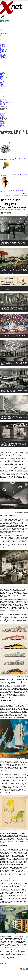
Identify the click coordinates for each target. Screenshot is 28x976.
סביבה (1, 62)
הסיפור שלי (2, 81)
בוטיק (1, 120)
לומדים (1, 98)
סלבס (1, 124)
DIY (0, 71)
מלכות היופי (2, 125)
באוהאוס (1, 68)
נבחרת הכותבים (3, 99)
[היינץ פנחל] (14, 497)
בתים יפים (2, 70)
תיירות (1, 43)
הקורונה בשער (23, 158)
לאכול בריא (2, 101)
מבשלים (1, 97)
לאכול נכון (2, 114)
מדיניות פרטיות (3, 136)
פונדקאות (2, 85)
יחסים (1, 82)
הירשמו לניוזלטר (3, 46)
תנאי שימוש (2, 134)
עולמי (1, 80)
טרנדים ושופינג (3, 51)
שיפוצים (1, 76)
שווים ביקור (2, 56)
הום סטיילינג (2, 54)
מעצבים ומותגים (3, 50)
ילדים (1, 40)
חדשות (1, 61)
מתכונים (1, 95)
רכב (0, 42)
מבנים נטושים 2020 (4, 69)
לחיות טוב (2, 111)
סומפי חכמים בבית (3, 58)
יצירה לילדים (2, 74)
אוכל (1, 94)
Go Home (2, 121)
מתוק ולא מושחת (3, 104)
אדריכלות (2, 60)
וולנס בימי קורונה (3, 112)
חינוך (1, 89)
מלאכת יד (2, 75)
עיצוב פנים (2, 59)
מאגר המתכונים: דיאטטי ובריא (5, 102)
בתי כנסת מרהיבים (3, 64)
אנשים (1, 78)
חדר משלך (2, 35)
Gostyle (1, 52)
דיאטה (1, 100)
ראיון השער (2, 34)
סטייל (1, 38)
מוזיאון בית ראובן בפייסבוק (6, 962)
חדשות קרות (25, 190)
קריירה (1, 36)
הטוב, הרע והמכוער (3, 63)
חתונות (1, 92)
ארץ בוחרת (2, 67)
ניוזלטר (1, 116)
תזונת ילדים (2, 88)
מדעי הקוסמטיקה (3, 49)
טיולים (1, 87)
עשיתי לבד (2, 72)
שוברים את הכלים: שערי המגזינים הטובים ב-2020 (12, 159)
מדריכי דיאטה (2, 103)
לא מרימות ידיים (3, 41)
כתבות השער (2, 123)
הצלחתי (1, 83)
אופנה (1, 47)
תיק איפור (2, 122)
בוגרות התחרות (3, 128)
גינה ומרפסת (2, 73)
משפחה (1, 84)
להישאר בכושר (3, 115)
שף (0, 39)
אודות (1, 137)
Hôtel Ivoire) (3, 767)
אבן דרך (25, 174)
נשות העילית (2, 113)
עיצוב (1, 53)
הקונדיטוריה (2, 96)
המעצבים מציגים (3, 55)
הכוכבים (1, 48)
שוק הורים (2, 90)
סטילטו (1, 45)
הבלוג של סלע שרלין (4, 126)
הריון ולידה (2, 91)
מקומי (1, 79)
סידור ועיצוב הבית (3, 77)
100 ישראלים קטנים (4, 86)
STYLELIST (2, 44)
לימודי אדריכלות (3, 66)
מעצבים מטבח (3, 57)
